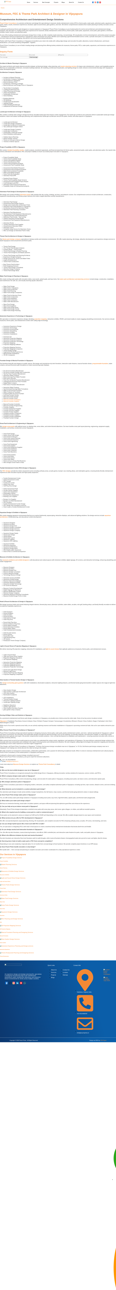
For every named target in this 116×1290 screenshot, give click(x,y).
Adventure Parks (3, 895)
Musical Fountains (4, 935)
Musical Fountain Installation (12, 399)
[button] (36, 2)
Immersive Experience (5, 949)
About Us (71, 2)
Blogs (63, 2)
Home (28, 2)
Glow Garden (3, 942)
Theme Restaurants (4, 956)
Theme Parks (3, 888)
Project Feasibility (4, 861)
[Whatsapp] (24, 983)
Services (35, 2)
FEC (1, 922)
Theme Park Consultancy (47, 764)
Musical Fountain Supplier (11, 401)
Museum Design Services (21, 764)
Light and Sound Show (5, 881)
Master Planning (3, 867)
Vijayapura (3, 721)
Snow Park (2, 908)
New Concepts (46, 2)
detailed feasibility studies (15, 150)
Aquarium (2, 915)
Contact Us (81, 2)
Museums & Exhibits (4, 874)
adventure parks (25, 194)
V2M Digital (103, 1040)
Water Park (2, 901)
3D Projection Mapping (5, 929)
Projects (56, 2)
